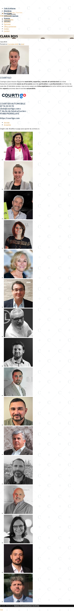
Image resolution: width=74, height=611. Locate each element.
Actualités (7, 125)
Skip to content (5, 16)
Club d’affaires (10, 8)
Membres (7, 11)
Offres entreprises (11, 16)
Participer (8, 13)
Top (1, 609)
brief (22, 44)
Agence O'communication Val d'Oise (26, 605)
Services (7, 122)
